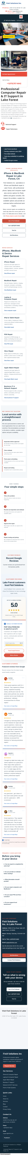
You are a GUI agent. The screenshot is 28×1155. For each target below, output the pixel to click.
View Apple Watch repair (11, 379)
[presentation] (2, 33)
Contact (5, 1106)
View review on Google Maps (10, 705)
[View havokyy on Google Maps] (5, 787)
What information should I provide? (12, 880)
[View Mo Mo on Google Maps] (5, 714)
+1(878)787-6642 (20, 20)
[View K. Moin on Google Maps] (5, 811)
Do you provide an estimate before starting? (12, 872)
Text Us (14, 230)
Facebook (7, 1137)
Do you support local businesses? (10, 903)
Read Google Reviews (14, 650)
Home (4, 1096)
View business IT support (11, 397)
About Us (5, 1098)
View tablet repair (9, 327)
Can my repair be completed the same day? (13, 865)
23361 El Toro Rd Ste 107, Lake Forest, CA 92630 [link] (14, 8)
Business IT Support (8, 1082)
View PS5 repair (8, 343)
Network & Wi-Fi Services (10, 1085)
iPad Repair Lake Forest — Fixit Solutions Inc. (13, 31)
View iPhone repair (9, 273)
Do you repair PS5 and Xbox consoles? (12, 895)
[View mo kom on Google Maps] (5, 678)
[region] (14, 756)
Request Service (9, 1066)
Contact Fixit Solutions (14, 960)
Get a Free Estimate (14, 221)
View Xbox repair (9, 360)
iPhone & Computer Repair (10, 1074)
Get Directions (14, 235)
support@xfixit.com (17, 11)
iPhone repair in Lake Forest (13, 216)
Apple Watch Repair (8, 1079)
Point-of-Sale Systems (9, 1087)
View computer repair (10, 310)
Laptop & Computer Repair (10, 1077)
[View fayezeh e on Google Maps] (5, 754)
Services (5, 1101)
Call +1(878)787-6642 (14, 225)
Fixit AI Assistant (5, 1154)
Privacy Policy (7, 1109)
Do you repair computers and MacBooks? (13, 888)
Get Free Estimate (8, 36)
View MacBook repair (10, 290)
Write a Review (14, 655)
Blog (4, 1104)
